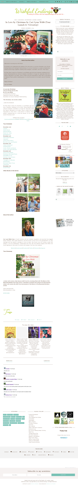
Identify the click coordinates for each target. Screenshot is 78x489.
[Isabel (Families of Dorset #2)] (68, 163)
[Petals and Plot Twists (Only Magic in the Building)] (64, 167)
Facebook (25, 248)
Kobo (28, 120)
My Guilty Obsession (33, 434)
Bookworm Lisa (32, 429)
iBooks (30, 119)
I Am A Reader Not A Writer (35, 417)
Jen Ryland (31, 415)
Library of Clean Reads (34, 440)
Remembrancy (7, 134)
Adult (4, 414)
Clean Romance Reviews (34, 442)
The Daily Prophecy (33, 423)
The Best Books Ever (33, 433)
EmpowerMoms (7, 131)
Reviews (21, 1)
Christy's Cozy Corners (9, 157)
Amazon (13, 119)
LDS (23, 416)
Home (2, 1)
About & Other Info (11, 1)
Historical (18, 416)
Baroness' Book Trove (9, 163)
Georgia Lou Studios (50, 483)
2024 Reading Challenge (65, 144)
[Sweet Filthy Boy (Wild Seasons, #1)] (59, 160)
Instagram (42, 248)
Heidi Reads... (7, 161)
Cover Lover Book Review (10, 149)
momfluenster (7, 146)
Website (13, 248)
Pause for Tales (7, 133)
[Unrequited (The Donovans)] (64, 163)
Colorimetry (31, 418)
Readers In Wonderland (34, 436)
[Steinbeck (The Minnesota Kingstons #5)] (71, 163)
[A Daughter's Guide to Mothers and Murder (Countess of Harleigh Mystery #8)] (56, 167)
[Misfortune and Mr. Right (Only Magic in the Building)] (61, 167)
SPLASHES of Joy (7, 155)
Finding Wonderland (33, 414)
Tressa (63, 146)
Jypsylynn (5, 139)
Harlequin (25, 119)
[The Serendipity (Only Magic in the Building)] (66, 167)
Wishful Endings (35, 483)
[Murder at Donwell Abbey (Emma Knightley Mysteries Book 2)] (59, 163)
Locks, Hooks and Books (9, 148)
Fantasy (13, 416)
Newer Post (9, 360)
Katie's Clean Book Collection (35, 427)
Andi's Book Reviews (8, 137)
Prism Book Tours (43, 1)
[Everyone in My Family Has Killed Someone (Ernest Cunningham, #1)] (71, 159)
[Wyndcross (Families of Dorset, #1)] (66, 163)
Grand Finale (6, 167)
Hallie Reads (6, 130)
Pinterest (36, 248)
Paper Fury (31, 431)
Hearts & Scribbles (8, 152)
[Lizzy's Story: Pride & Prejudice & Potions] (56, 159)
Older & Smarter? (8, 145)
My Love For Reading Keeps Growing (37, 430)
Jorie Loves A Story (8, 140)
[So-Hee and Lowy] (59, 166)
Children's (9, 414)
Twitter (31, 248)
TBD (20, 119)
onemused (6, 164)
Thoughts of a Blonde (9, 160)
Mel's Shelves (32, 426)
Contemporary (6, 416)
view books (70, 151)
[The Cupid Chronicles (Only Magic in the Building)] (68, 167)
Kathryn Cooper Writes (34, 439)
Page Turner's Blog (33, 437)
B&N (17, 119)
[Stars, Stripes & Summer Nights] (64, 159)
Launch (5, 128)
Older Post (47, 360)
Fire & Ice (31, 424)
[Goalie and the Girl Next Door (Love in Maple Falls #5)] (61, 163)
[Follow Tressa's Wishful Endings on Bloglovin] (63, 438)
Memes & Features (31, 1)
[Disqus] (28, 382)
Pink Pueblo (42, 480)
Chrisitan (16, 414)
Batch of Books (32, 421)
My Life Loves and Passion (10, 142)
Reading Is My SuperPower (10, 154)
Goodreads (7, 119)
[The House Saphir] (56, 163)
